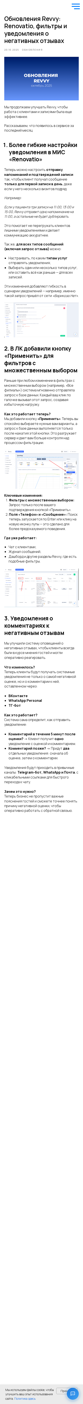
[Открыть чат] (73, 1394)
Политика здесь (25, 1399)
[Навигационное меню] (76, 6)
